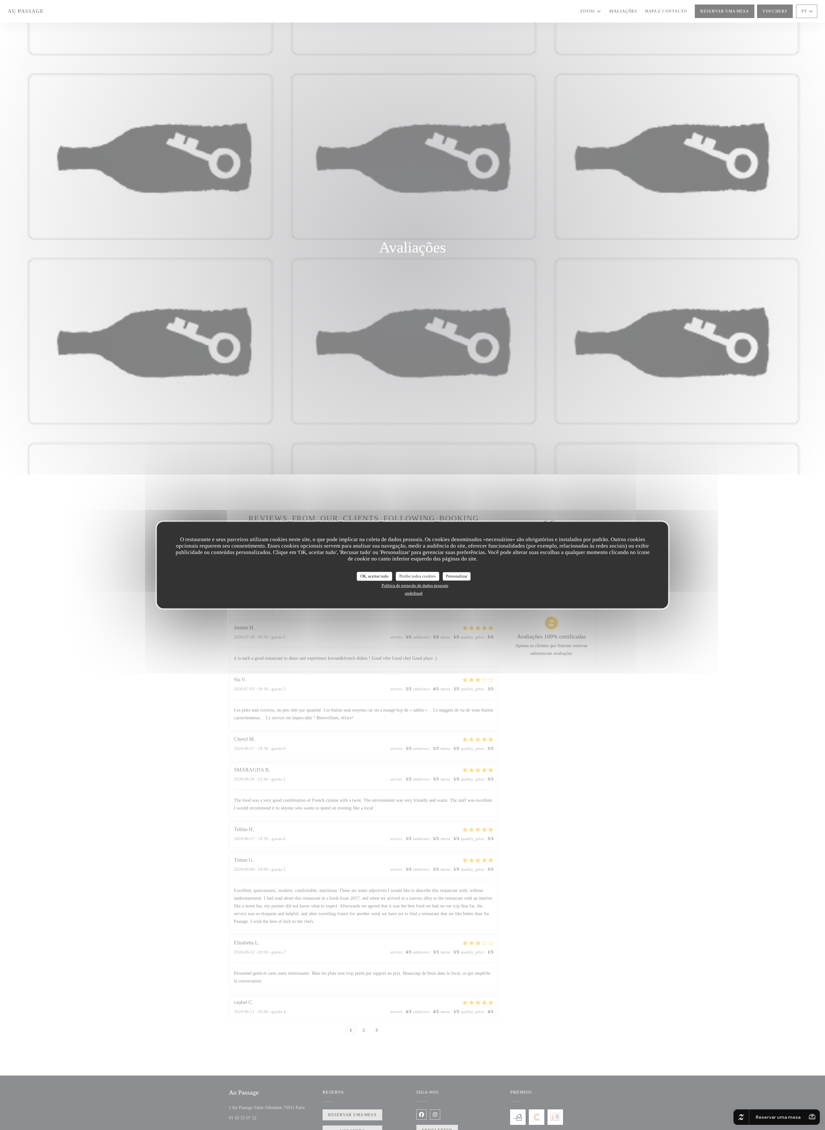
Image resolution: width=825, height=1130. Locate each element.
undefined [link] (413, 593)
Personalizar (456, 576)
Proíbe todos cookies (417, 576)
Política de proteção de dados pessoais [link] (415, 585)
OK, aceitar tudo (374, 576)
